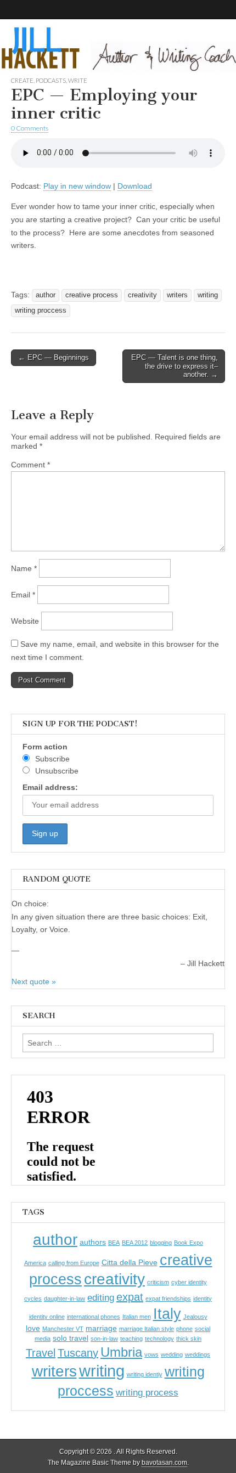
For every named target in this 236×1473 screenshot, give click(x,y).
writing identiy (144, 1374)
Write (77, 80)
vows (151, 1354)
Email (23, 594)
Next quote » (34, 981)
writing (208, 295)
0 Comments (29, 128)
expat (129, 1297)
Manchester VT (62, 1328)
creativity (142, 295)
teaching (131, 1338)
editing (100, 1297)
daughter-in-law (64, 1298)
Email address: (50, 787)
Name (24, 568)
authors (93, 1242)
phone (184, 1328)
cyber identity (189, 1282)
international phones (93, 1316)
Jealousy (195, 1316)
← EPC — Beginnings (53, 357)
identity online (47, 1316)
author (45, 295)
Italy (167, 1313)
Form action (45, 746)
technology (159, 1338)
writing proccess (40, 310)
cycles (33, 1298)
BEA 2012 (135, 1242)
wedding (172, 1354)
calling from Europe (73, 1263)
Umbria (121, 1352)
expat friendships (168, 1298)
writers (177, 295)
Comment (30, 464)
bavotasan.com (164, 1462)
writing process (147, 1392)
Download (134, 186)
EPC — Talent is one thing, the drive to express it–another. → (174, 366)
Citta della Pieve (130, 1262)
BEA (114, 1242)
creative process (91, 295)
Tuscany (78, 1353)
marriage (101, 1328)
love (33, 1328)
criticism (158, 1282)
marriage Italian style (146, 1328)
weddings (197, 1354)
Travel (40, 1353)
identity (202, 1298)
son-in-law (104, 1338)
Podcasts (51, 80)
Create (22, 80)
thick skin (188, 1338)
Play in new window (77, 186)
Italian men (136, 1316)
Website (25, 621)
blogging (161, 1242)
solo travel (70, 1338)
